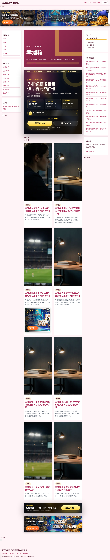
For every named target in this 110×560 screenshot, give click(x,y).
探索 (85, 2)
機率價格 (6, 74)
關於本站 (18, 553)
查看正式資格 (70, 508)
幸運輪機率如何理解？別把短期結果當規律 (96, 87)
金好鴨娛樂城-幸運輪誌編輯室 (11, 108)
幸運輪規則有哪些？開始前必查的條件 (96, 75)
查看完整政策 (90, 151)
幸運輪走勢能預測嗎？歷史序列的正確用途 (96, 130)
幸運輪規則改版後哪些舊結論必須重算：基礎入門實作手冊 (67, 211)
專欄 (94, 2)
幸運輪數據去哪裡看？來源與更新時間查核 (96, 118)
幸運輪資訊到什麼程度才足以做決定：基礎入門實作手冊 (67, 404)
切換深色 (105, 2)
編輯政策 (6, 53)
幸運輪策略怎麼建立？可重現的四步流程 (96, 99)
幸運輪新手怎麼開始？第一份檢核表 (96, 106)
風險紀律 (6, 82)
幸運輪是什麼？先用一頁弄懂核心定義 (96, 63)
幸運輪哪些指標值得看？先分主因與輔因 (96, 124)
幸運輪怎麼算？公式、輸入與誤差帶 (96, 81)
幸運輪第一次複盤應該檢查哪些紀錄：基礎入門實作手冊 (37, 404)
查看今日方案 (40, 123)
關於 (98, 2)
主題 (90, 2)
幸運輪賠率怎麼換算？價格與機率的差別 (96, 93)
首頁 (4, 39)
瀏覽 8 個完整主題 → (32, 63)
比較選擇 (6, 89)
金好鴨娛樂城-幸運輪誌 (11, 3)
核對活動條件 (66, 123)
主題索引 (4, 553)
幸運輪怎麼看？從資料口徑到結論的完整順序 (96, 69)
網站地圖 (25, 553)
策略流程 (6, 78)
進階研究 (6, 93)
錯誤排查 (6, 85)
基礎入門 (6, 67)
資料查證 (6, 71)
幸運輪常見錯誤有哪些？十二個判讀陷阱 (96, 112)
